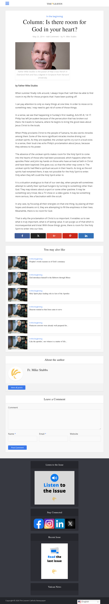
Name (12, 433)
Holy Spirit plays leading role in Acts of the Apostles (49, 293)
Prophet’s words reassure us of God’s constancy (47, 261)
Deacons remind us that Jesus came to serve (45, 309)
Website (74, 433)
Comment (13, 407)
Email (42, 433)
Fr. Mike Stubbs (69, 36)
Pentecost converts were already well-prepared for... (48, 325)
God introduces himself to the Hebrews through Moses (49, 277)
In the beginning (54, 16)
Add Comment (52, 36)
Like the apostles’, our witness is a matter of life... (48, 341)
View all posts (17, 387)
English (85, 602)
